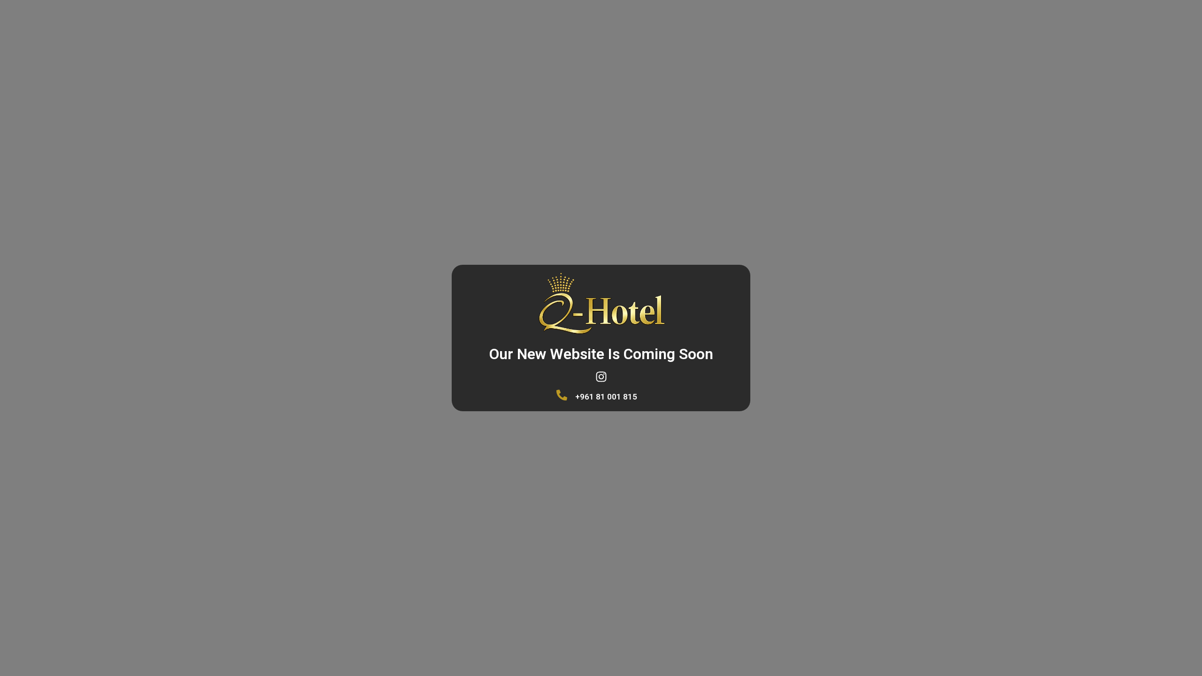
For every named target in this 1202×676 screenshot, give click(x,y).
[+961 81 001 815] (561, 395)
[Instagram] (601, 376)
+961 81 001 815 (606, 396)
